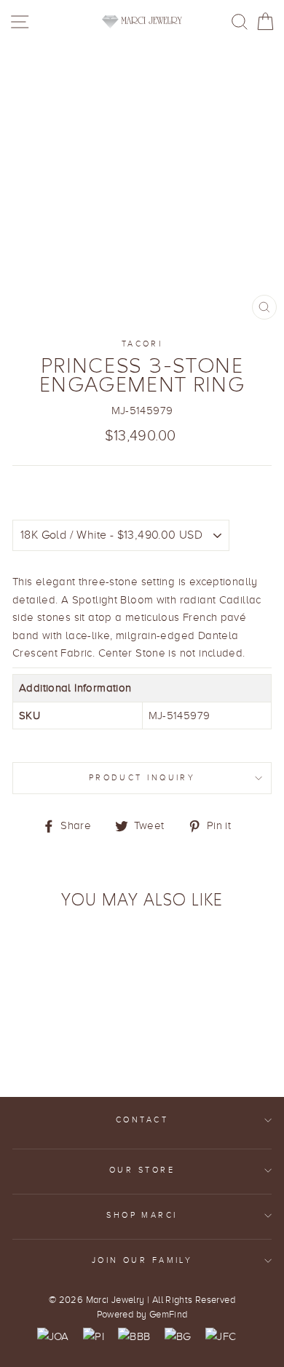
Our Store (142, 1170)
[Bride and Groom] (178, 1336)
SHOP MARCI (141, 1215)
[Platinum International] (93, 1336)
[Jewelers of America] (53, 1336)
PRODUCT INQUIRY (142, 777)
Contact (142, 1120)
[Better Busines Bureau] (134, 1336)
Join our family (142, 1260)
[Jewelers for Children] (220, 1336)
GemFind (168, 1314)
